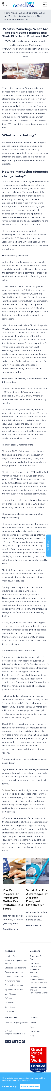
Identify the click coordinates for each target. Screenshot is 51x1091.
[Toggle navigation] (45, 5)
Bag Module (10, 994)
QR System (10, 1011)
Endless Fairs (8, 790)
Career (33, 1022)
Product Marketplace (14, 985)
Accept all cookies (30, 1086)
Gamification (10, 1007)
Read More (9, 929)
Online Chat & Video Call (16, 976)
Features (10, 950)
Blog (32, 1035)
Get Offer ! (48, 545)
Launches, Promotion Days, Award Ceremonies (38, 979)
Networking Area (12, 981)
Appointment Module (14, 989)
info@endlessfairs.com (15, 1033)
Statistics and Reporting (15, 968)
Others (34, 1017)
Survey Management (14, 972)
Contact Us (35, 1031)
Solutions (35, 950)
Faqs (32, 1027)
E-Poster (9, 998)
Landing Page (11, 956)
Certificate (9, 1002)
